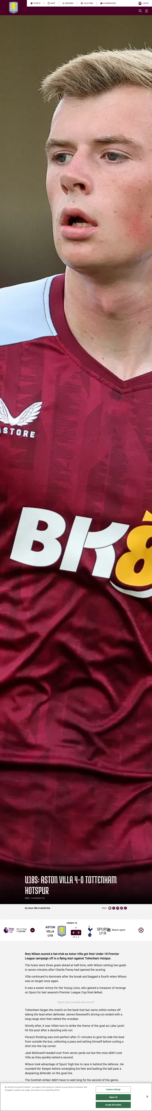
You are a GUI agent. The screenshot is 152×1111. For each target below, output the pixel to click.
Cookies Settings (113, 1089)
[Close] (147, 1096)
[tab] (35, 3)
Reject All (113, 1097)
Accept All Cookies (113, 1105)
